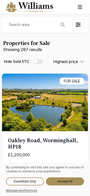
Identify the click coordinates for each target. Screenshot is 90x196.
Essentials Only (25, 181)
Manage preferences (21, 190)
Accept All (65, 181)
